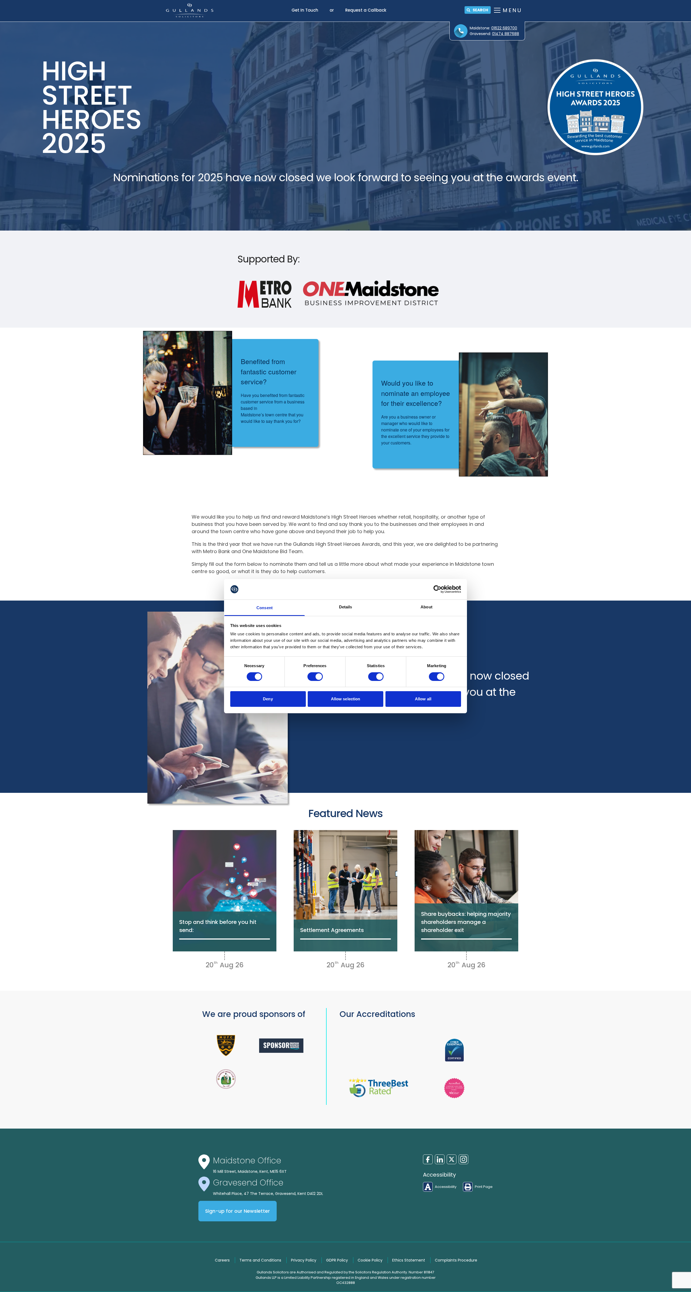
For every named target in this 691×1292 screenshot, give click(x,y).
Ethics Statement (408, 1260)
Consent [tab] (264, 607)
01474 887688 (505, 33)
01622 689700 (504, 28)
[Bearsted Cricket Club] (226, 1079)
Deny (268, 699)
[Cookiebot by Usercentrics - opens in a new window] (437, 589)
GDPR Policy (337, 1260)
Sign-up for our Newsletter (237, 1211)
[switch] (315, 676)
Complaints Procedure (456, 1260)
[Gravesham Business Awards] (281, 1045)
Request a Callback (365, 10)
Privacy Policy (303, 1260)
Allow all (423, 699)
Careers (222, 1260)
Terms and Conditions (260, 1260)
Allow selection (345, 699)
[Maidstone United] (226, 1045)
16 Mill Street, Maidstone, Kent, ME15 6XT (250, 1171)
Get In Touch (305, 10)
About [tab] (426, 607)
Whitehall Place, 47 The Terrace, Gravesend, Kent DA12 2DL (268, 1193)
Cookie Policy (370, 1260)
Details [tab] (345, 607)
